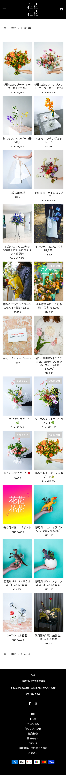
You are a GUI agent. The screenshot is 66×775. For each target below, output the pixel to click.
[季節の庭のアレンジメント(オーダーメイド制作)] (48, 61)
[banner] (33, 9)
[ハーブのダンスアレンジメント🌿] (48, 396)
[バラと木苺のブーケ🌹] (17, 450)
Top (5, 28)
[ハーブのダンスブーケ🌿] (17, 396)
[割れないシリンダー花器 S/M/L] (17, 115)
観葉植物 (33, 733)
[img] (30, 703)
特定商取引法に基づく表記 (33, 748)
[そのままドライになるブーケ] (48, 169)
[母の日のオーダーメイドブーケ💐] (48, 450)
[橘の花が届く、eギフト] (17, 504)
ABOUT (33, 743)
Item (13, 28)
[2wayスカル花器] (17, 612)
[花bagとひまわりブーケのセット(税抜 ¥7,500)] (17, 281)
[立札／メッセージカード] (17, 335)
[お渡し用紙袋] (17, 169)
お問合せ (33, 753)
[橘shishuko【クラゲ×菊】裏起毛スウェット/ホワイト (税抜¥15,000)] (48, 335)
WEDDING (33, 723)
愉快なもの (33, 738)
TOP (33, 714)
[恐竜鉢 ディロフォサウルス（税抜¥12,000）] (48, 558)
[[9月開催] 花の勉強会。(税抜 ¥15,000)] (48, 612)
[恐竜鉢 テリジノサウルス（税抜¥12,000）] (17, 558)
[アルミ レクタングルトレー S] (48, 115)
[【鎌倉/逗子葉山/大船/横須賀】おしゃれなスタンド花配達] (17, 223)
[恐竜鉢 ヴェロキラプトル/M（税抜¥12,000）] (48, 504)
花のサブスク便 (33, 728)
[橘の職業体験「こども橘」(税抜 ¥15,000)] (48, 281)
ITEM (33, 718)
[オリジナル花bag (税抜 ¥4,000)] (48, 223)
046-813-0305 (33, 693)
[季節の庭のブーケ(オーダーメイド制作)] (17, 61)
